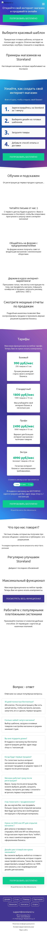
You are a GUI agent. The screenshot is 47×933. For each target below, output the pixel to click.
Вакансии (13, 904)
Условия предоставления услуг (23, 927)
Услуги (35, 904)
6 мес (23, 484)
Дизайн (7, 899)
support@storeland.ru (23, 912)
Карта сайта (24, 930)
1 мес (16, 484)
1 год (30, 484)
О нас (16, 899)
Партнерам (38, 899)
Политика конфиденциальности (24, 924)
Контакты (24, 904)
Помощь (26, 899)
